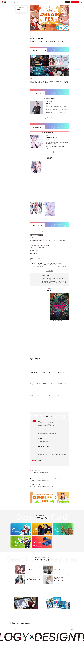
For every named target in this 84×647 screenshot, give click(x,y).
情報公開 (72, 626)
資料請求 (67, 1)
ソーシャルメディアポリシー (70, 625)
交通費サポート (36, 487)
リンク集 (72, 628)
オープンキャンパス (74, 1)
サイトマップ (72, 622)
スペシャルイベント (33, 33)
